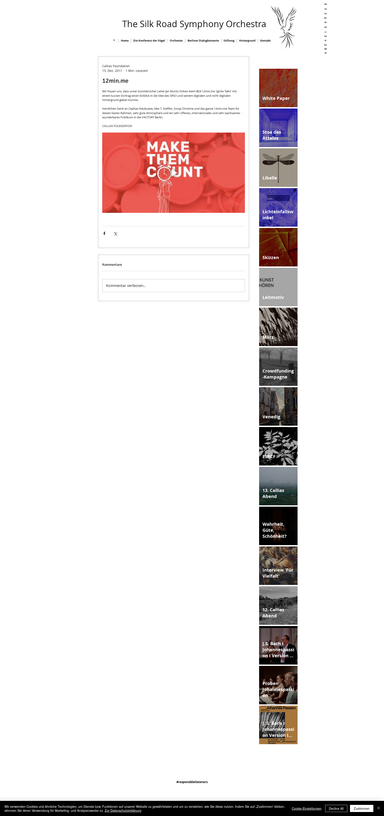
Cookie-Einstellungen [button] (307, 808)
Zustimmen (362, 808)
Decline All (336, 808)
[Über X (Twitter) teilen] (115, 233)
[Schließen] (378, 808)
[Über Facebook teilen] (104, 233)
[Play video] (173, 173)
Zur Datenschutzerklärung (123, 810)
